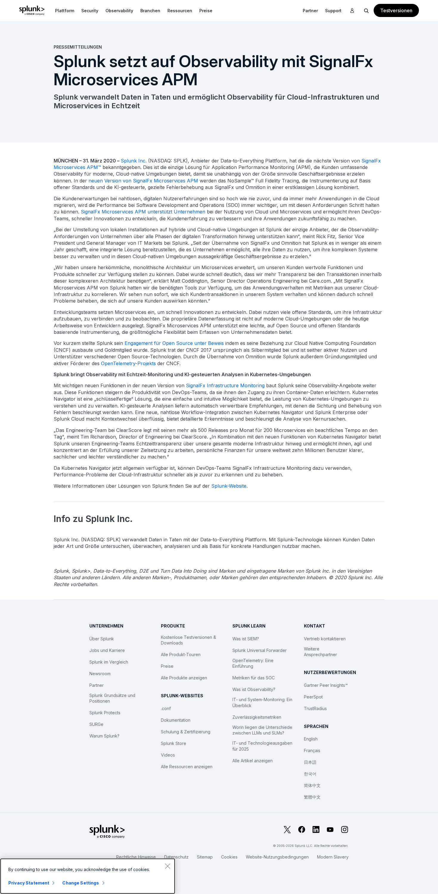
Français (312, 750)
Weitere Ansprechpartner (320, 651)
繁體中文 (312, 797)
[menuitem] (65, 10)
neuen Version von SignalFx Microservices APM (143, 181)
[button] (65, 10)
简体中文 (312, 785)
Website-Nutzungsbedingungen (277, 856)
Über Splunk (101, 638)
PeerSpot (313, 696)
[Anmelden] (352, 11)
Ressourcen (179, 10)
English (311, 738)
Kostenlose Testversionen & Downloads (188, 640)
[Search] (366, 10)
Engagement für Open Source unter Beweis (174, 343)
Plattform (64, 10)
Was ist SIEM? (245, 638)
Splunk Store (173, 743)
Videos (168, 754)
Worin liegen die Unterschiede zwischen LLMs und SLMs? (262, 730)
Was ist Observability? (253, 689)
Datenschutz (176, 856)
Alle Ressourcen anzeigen (186, 766)
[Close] (167, 866)
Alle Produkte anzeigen (184, 677)
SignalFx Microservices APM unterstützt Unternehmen (143, 212)
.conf (166, 708)
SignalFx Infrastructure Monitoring (225, 385)
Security (89, 10)
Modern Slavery (333, 856)
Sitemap (205, 856)
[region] (87, 876)
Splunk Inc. (134, 161)
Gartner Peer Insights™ (326, 685)
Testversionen (396, 10)
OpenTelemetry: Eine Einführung (253, 663)
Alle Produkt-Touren (181, 654)
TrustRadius (315, 708)
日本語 (310, 762)
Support (333, 10)
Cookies (229, 856)
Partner (96, 685)
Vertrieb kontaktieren (325, 638)
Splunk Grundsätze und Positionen (112, 698)
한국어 (310, 773)
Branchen (150, 10)
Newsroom (100, 673)
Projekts (146, 363)
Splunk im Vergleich (108, 661)
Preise (167, 666)
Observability (119, 10)
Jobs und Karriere (107, 650)
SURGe (96, 724)
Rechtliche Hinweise (136, 856)
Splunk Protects (104, 712)
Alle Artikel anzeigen (252, 760)
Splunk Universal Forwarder (259, 650)
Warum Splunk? (104, 735)
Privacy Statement (28, 882)
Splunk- (220, 486)
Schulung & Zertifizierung (185, 731)
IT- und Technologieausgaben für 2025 (262, 746)
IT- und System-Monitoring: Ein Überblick (262, 702)
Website (237, 486)
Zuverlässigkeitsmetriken (256, 717)
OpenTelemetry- (119, 363)
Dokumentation (175, 720)
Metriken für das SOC (253, 677)
